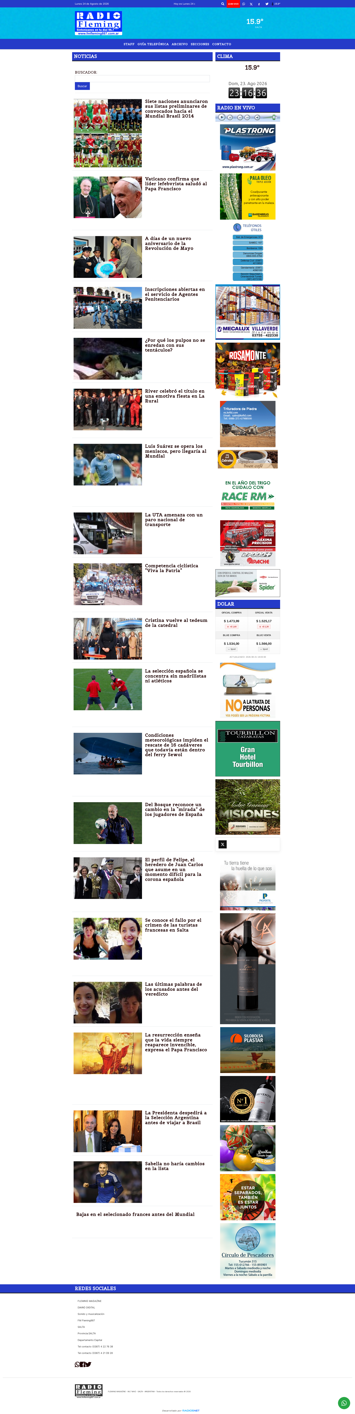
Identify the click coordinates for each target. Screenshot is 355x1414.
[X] (251, 3)
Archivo (180, 44)
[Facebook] (259, 3)
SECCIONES (200, 44)
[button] (223, 3)
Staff (129, 44)
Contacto (221, 44)
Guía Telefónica (153, 44)
